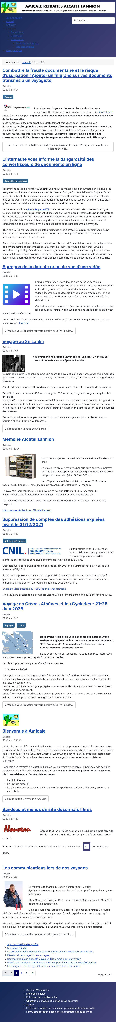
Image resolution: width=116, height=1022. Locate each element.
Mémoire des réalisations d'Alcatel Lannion (26, 510)
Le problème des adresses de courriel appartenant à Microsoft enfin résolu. (50, 951)
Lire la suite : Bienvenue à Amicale (26, 798)
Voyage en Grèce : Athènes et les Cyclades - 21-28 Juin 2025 (55, 606)
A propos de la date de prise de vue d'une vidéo (51, 266)
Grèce (21, 625)
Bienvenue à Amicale (24, 731)
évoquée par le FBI (38, 209)
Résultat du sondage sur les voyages (28, 955)
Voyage (8, 97)
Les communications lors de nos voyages (45, 867)
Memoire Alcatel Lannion (28, 439)
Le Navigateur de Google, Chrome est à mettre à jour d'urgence (43, 966)
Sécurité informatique (15, 181)
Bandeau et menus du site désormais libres (47, 809)
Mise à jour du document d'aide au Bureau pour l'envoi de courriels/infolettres (51, 962)
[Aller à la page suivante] (26, 973)
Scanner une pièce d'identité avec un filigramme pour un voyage (44, 958)
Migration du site (17, 947)
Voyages (8, 625)
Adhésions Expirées (14, 541)
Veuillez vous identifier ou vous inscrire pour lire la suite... (39, 330)
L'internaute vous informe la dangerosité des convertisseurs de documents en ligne (48, 162)
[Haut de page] (111, 1016)
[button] (11, 28)
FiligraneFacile (105, 111)
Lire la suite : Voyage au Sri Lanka (26, 428)
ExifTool (24, 323)
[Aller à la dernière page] (32, 973)
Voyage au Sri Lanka (23, 341)
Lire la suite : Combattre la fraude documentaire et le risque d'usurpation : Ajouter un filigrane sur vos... (59, 147)
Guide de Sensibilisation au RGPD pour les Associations (34, 588)
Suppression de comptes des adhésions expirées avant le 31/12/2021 (53, 522)
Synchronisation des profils (22, 944)
